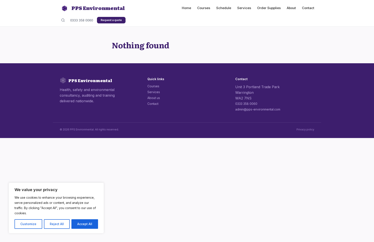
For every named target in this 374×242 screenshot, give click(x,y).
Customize (28, 224)
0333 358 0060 (81, 20)
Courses (203, 8)
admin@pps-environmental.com (257, 109)
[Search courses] (63, 20)
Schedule (223, 8)
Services (244, 8)
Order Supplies (269, 8)
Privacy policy (305, 129)
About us (153, 98)
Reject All (57, 224)
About (291, 8)
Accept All (84, 224)
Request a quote (111, 20)
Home (186, 8)
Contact (308, 8)
